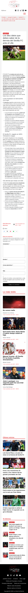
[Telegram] (20, 10)
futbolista (6, 102)
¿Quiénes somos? (7, 578)
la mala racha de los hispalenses (16, 183)
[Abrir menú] (24, 13)
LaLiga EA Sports (12, 17)
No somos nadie (9, 310)
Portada (4, 17)
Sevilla (15, 201)
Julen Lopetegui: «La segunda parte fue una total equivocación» (13, 382)
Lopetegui (9, 141)
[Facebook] (15, 10)
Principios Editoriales (7, 583)
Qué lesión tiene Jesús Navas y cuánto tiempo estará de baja (14, 333)
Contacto (15, 578)
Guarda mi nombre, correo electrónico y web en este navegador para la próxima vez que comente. (14, 279)
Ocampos (18, 126)
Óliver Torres (10, 193)
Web (4, 270)
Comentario (6, 244)
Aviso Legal (22, 578)
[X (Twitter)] (23, 10)
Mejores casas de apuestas (14, 585)
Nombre (5, 259)
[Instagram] (18, 10)
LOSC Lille (13, 171)
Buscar (4, 10)
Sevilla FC (21, 17)
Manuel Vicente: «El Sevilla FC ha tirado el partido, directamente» (13, 357)
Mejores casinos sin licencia (14, 588)
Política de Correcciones (20, 583)
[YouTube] (25, 10)
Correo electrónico (8, 265)
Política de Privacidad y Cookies (14, 581)
